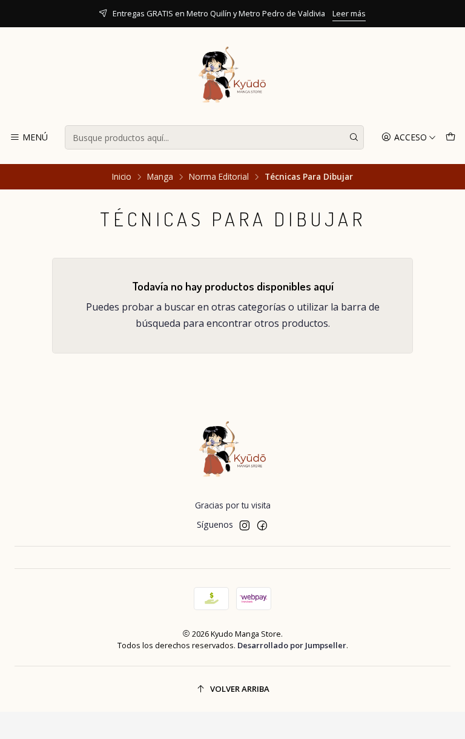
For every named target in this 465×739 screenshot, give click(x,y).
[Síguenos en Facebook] (262, 525)
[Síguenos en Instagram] (245, 525)
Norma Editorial (219, 176)
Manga (160, 176)
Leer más (349, 13)
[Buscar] (353, 137)
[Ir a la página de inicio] (232, 78)
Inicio (121, 176)
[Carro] (450, 137)
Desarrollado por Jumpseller (291, 645)
